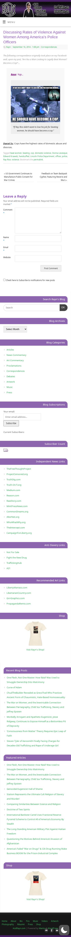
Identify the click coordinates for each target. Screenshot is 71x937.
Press (9, 392)
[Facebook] (51, 930)
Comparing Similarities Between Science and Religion (34, 804)
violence (15, 159)
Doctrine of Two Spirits (18, 809)
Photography (8, 924)
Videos (45, 921)
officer (58, 156)
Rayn (8, 47)
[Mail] (45, 930)
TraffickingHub (14, 562)
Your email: (9, 411)
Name (6, 239)
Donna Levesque (59, 153)
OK (62, 307)
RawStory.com (14, 500)
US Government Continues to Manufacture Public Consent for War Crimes (18, 177)
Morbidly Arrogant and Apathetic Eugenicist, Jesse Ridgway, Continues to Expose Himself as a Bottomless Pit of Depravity (36, 721)
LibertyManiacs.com (17, 587)
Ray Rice (7, 159)
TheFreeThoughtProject (19, 468)
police (64, 156)
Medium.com (13, 490)
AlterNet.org (13, 516)
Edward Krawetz (10, 156)
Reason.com (13, 495)
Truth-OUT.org (14, 484)
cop (32, 153)
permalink (38, 159)
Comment (6, 211)
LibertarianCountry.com (19, 592)
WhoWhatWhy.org (16, 522)
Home (4, 921)
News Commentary (16, 355)
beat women (16, 153)
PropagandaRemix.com (19, 603)
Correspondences (49, 47)
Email (5, 249)
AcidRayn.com (19, 928)
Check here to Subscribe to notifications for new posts (30, 280)
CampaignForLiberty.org (19, 532)
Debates (11, 376)
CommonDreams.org (17, 511)
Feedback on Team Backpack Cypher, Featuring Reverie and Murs (53, 177)
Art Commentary (15, 360)
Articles (10, 349)
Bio (21, 921)
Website (6, 257)
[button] (64, 930)
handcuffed (24, 156)
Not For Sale (13, 552)
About (13, 921)
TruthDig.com (14, 479)
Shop (38, 924)
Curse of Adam (14, 687)
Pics (27, 921)
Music (10, 387)
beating (26, 153)
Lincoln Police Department (42, 156)
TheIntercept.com (16, 527)
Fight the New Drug (17, 557)
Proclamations (14, 365)
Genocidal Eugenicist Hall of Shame (25, 788)
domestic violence (43, 153)
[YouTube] (56, 930)
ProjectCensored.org (17, 474)
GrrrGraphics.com (16, 598)
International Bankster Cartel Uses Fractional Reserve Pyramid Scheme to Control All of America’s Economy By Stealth (35, 819)
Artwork (11, 381)
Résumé (20, 924)
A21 (8, 568)
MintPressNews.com (17, 506)
